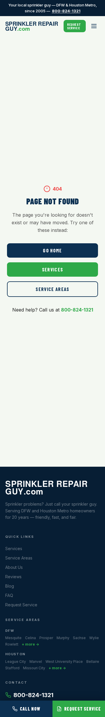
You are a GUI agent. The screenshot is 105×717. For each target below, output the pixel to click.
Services (52, 269)
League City (15, 661)
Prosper (46, 638)
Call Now (30, 708)
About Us (14, 567)
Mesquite (13, 638)
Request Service (74, 26)
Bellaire (92, 661)
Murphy (63, 638)
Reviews (13, 576)
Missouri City (34, 668)
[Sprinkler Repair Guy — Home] (34, 26)
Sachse (79, 638)
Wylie (94, 638)
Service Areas (52, 289)
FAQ (9, 595)
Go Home (52, 250)
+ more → (30, 644)
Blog (9, 585)
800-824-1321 (66, 10)
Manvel (35, 661)
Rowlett (11, 644)
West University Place (64, 661)
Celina (30, 638)
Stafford (12, 668)
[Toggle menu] (94, 26)
